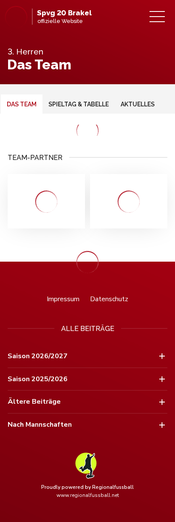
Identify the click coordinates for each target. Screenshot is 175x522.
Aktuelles (138, 104)
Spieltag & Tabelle (78, 104)
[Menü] (157, 16)
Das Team (22, 104)
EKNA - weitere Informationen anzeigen (128, 201)
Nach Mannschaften (40, 424)
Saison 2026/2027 (38, 356)
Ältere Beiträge (34, 401)
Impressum (63, 299)
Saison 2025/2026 (38, 379)
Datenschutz (109, 299)
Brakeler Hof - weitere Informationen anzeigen (46, 201)
